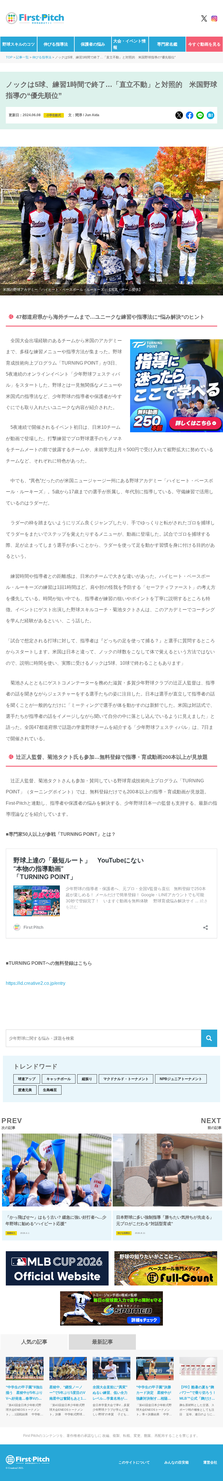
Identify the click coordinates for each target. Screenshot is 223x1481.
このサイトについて (134, 1462)
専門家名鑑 (167, 44)
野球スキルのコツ (18, 44)
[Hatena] (210, 115)
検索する (209, 1038)
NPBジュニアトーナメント (181, 1079)
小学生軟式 (53, 115)
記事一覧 (22, 57)
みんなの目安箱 (176, 1462)
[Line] (200, 115)
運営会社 (210, 1462)
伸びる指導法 (56, 44)
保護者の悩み (93, 44)
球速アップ (26, 1079)
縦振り (87, 1079)
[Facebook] (189, 115)
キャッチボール (58, 1079)
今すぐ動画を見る (204, 44)
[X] (179, 115)
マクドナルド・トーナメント (126, 1079)
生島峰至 (50, 1090)
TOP (9, 57)
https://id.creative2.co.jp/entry (35, 983)
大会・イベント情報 (129, 44)
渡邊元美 (25, 1090)
